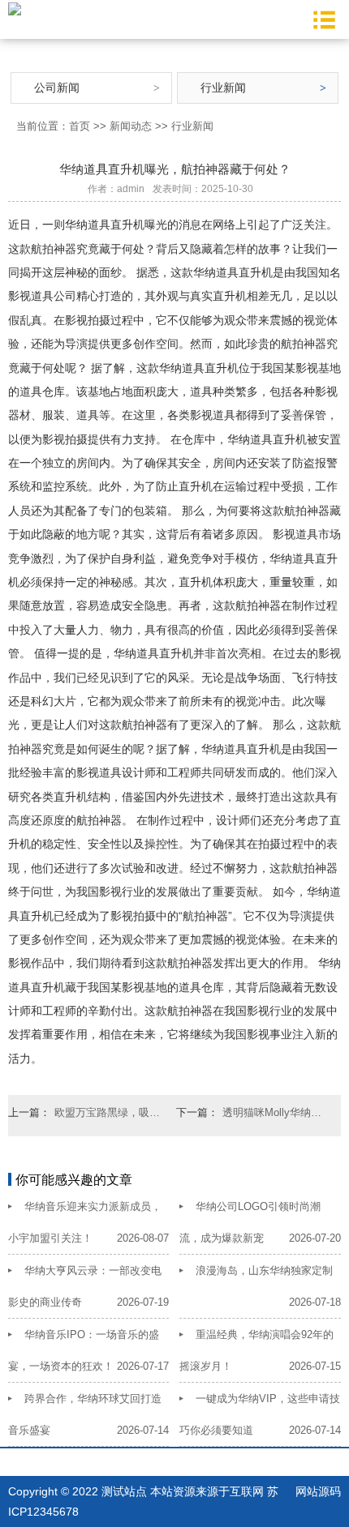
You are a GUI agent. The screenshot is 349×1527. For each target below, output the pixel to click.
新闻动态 (131, 126)
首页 (79, 126)
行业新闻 (223, 87)
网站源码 (318, 1491)
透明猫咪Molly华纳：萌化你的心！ (276, 1112)
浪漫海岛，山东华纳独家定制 (264, 1270)
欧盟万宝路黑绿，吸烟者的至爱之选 (108, 1112)
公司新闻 (57, 87)
